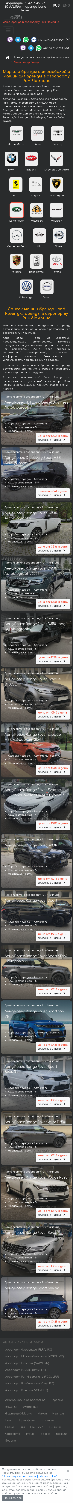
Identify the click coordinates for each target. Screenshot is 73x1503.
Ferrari (16, 195)
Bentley (58, 144)
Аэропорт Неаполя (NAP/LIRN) (27, 1363)
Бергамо (57, 1400)
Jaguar (35, 195)
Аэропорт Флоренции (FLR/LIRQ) (28, 1349)
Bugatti (31, 169)
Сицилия (55, 1427)
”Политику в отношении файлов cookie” (29, 1476)
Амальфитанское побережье (25, 1400)
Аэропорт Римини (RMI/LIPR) (25, 1370)
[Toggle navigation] (8, 30)
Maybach (37, 221)
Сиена (9, 1427)
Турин (30, 1434)
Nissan (59, 246)
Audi (38, 144)
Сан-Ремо (36, 1427)
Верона (10, 1440)
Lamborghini (56, 195)
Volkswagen (26, 297)
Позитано (47, 1420)
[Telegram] (18, 39)
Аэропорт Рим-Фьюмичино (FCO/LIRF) (32, 1376)
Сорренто (12, 1434)
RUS (56, 5)
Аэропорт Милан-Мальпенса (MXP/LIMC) (34, 1356)
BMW (11, 169)
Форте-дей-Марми (18, 1413)
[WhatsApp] (25, 39)
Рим (22, 1427)
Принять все (13, 1498)
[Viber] (10, 39)
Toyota (56, 272)
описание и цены (52, 438)
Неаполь (58, 1413)
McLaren (56, 221)
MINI (39, 246)
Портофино (26, 1420)
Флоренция (30, 1406)
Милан (42, 1413)
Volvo (46, 297)
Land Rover (16, 221)
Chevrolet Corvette (56, 169)
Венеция (61, 1434)
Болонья (11, 1406)
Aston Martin (16, 144)
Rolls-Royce (36, 272)
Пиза (8, 1420)
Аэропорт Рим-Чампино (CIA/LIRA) (29, 1383)
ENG (66, 5)
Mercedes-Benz (17, 246)
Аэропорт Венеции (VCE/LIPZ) (26, 1390)
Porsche (16, 272)
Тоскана (45, 1434)
